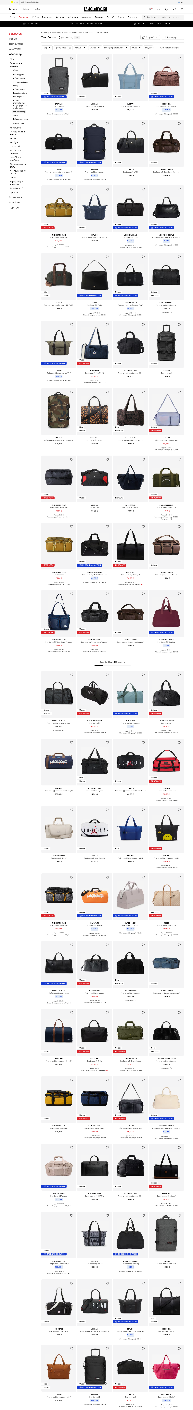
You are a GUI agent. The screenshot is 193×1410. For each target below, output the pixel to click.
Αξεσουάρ (56, 32)
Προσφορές (60, 48)
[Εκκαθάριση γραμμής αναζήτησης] (181, 17)
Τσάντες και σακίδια (73, 32)
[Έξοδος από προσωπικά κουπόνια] (150, 9)
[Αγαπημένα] (174, 9)
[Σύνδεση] (158, 9)
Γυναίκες (13, 9)
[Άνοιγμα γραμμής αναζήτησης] (144, 17)
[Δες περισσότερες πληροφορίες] (59, 116)
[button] (150, 37)
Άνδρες (26, 9)
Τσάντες (89, 32)
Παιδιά (37, 9)
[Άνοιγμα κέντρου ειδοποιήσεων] (166, 9)
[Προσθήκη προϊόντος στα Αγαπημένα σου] (71, 58)
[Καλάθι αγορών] (182, 9)
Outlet (15, 2)
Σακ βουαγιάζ (102, 32)
